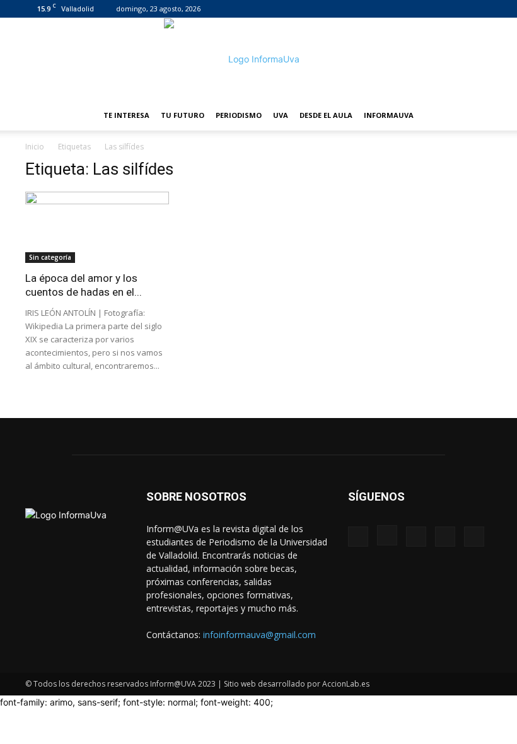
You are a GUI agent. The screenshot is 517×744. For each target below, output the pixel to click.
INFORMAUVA (389, 115)
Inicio (34, 146)
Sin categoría (50, 257)
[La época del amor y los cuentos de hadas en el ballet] (97, 227)
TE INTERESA (126, 115)
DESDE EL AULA (325, 115)
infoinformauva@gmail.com (259, 635)
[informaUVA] (258, 59)
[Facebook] (399, 9)
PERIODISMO (239, 115)
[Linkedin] (440, 9)
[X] (461, 9)
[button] (477, 116)
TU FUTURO (182, 115)
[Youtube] (482, 9)
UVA (280, 115)
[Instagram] (419, 9)
